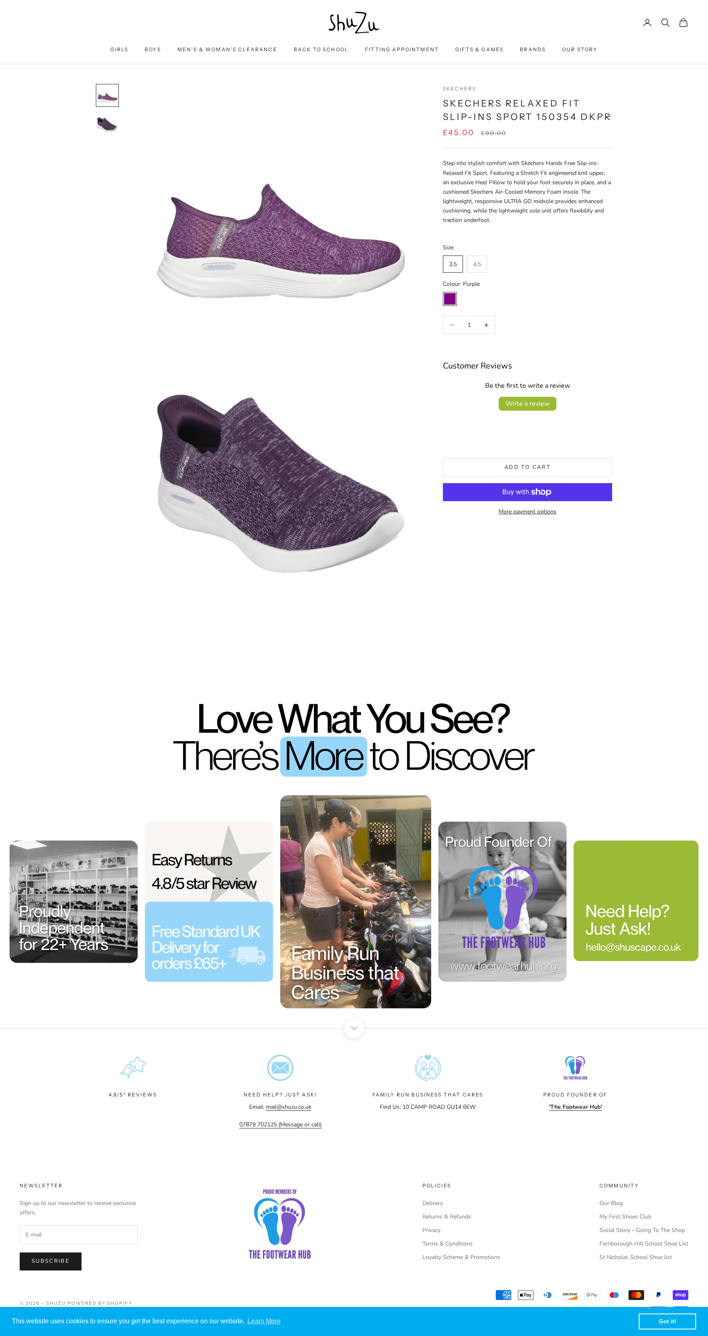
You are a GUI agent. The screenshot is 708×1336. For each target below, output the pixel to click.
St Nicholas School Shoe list (635, 1257)
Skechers (459, 89)
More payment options (527, 511)
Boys (153, 49)
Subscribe (51, 1261)
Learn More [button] (264, 1321)
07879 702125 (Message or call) (280, 1124)
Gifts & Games (479, 49)
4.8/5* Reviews (133, 1095)
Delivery (432, 1203)
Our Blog (611, 1203)
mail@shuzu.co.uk (288, 1107)
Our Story (579, 49)
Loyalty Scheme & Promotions (461, 1257)
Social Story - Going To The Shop (642, 1230)
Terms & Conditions (447, 1244)
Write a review (527, 403)
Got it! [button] (667, 1321)
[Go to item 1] (107, 95)
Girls (119, 49)
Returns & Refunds (446, 1217)
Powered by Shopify (100, 1303)
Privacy (431, 1230)
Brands (533, 49)
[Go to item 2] (107, 124)
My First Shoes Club (625, 1217)
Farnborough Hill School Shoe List (643, 1244)
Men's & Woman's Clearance (227, 49)
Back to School (321, 49)
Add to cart (527, 467)
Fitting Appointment (402, 49)
